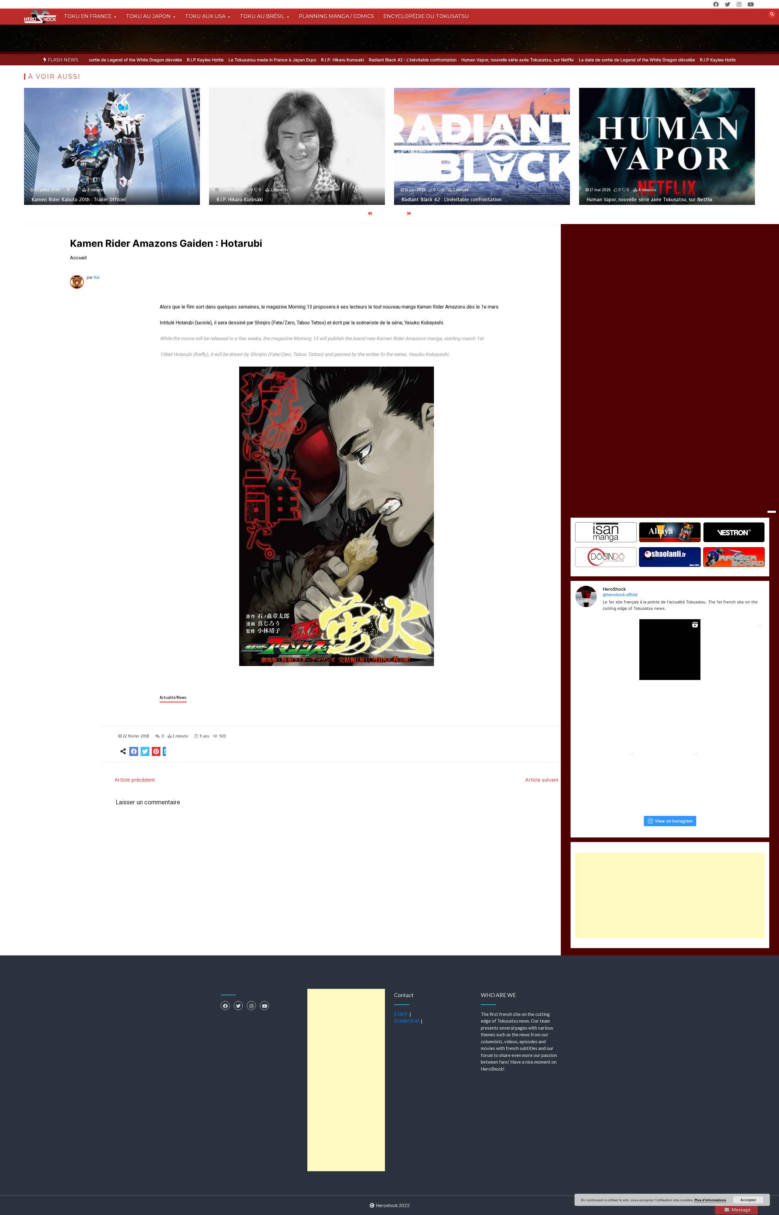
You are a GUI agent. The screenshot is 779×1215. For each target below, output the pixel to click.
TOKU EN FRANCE (88, 16)
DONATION (406, 1020)
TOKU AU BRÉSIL (262, 16)
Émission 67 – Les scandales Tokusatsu (630, 199)
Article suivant (541, 780)
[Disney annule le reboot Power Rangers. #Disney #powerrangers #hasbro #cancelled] (669, 713)
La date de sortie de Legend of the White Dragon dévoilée (587, 59)
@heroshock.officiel (620, 594)
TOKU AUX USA (205, 16)
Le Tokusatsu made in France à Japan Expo (223, 59)
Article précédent (135, 780)
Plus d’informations (710, 1200)
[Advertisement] (670, 895)
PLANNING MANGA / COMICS (336, 16)
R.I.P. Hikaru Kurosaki (292, 59)
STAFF (401, 1014)
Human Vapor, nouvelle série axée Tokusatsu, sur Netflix (468, 59)
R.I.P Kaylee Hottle (155, 59)
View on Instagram (674, 820)
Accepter (748, 1200)
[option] (155, 60)
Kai (97, 277)
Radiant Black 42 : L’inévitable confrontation (363, 59)
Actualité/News (173, 697)
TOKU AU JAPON (148, 16)
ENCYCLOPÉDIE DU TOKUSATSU (426, 16)
